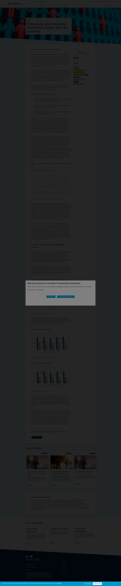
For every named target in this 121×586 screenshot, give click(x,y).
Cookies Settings (87, 583)
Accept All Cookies (97, 583)
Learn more (59, 583)
